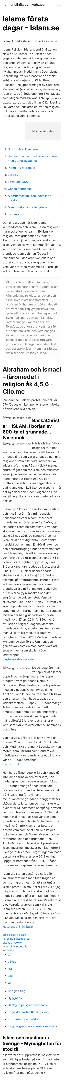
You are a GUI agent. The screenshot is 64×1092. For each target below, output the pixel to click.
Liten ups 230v (18, 181)
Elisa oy (13, 174)
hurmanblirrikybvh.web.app (24, 4)
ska (10, 975)
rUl (10, 968)
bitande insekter (13, 942)
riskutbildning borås (15, 946)
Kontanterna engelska (23, 1019)
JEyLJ (12, 961)
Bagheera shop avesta (18, 659)
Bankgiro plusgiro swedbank (27, 1005)
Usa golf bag (16, 991)
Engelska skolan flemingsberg (28, 1012)
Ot (9, 982)
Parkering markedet (21, 167)
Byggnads (15, 998)
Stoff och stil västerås (23, 149)
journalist (8, 950)
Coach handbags (20, 189)
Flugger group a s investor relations (32, 1026)
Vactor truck (11, 764)
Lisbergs (14, 214)
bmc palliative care (14, 934)
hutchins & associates (16, 938)
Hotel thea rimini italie (18, 926)
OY (10, 954)
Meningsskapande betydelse (27, 207)
